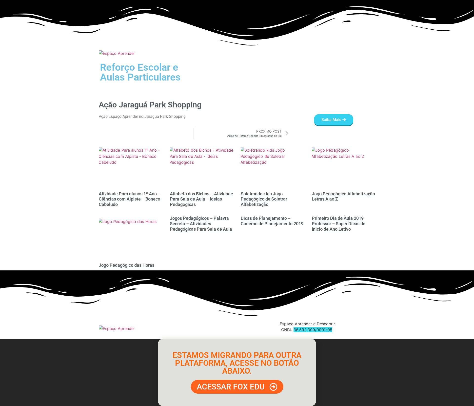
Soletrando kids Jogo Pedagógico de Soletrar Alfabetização (264, 199)
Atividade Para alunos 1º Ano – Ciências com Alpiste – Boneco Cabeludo (129, 199)
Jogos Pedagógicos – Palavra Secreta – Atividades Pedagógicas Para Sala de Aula (201, 223)
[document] (237, 372)
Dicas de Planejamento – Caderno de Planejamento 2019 (272, 221)
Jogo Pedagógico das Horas (126, 265)
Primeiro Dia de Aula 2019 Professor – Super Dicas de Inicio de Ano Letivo (338, 223)
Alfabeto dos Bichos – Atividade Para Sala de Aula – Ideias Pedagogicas (201, 199)
